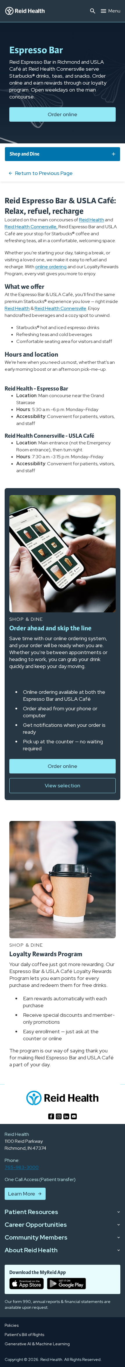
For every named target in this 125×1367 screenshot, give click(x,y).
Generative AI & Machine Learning (37, 1344)
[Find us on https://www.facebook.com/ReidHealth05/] (51, 1116)
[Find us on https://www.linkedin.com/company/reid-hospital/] (66, 1116)
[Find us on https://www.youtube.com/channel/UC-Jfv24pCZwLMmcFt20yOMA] (74, 1116)
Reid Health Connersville (60, 308)
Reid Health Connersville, (31, 227)
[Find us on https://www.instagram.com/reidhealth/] (59, 1116)
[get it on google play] (66, 1283)
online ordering (51, 267)
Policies (12, 1325)
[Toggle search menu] (92, 11)
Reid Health (91, 220)
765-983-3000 (22, 1167)
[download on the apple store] (26, 1283)
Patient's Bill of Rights (24, 1335)
